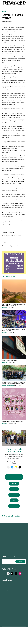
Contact (14, 489)
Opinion (4, 11)
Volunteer (14, 483)
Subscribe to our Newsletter (14, 477)
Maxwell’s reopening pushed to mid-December (13, 245)
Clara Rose (4, 307)
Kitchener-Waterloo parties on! (9, 360)
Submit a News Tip (12, 516)
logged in (10, 235)
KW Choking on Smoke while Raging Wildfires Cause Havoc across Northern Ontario (13, 305)
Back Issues (14, 506)
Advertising (14, 494)
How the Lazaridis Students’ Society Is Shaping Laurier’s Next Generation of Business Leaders (13, 383)
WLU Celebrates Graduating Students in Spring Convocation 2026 (13, 330)
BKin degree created (8, 243)
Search (20, 561)
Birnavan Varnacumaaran (8, 385)
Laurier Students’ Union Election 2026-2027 (13, 421)
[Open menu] (14, 7)
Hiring (14, 500)
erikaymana (5, 225)
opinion (10, 225)
